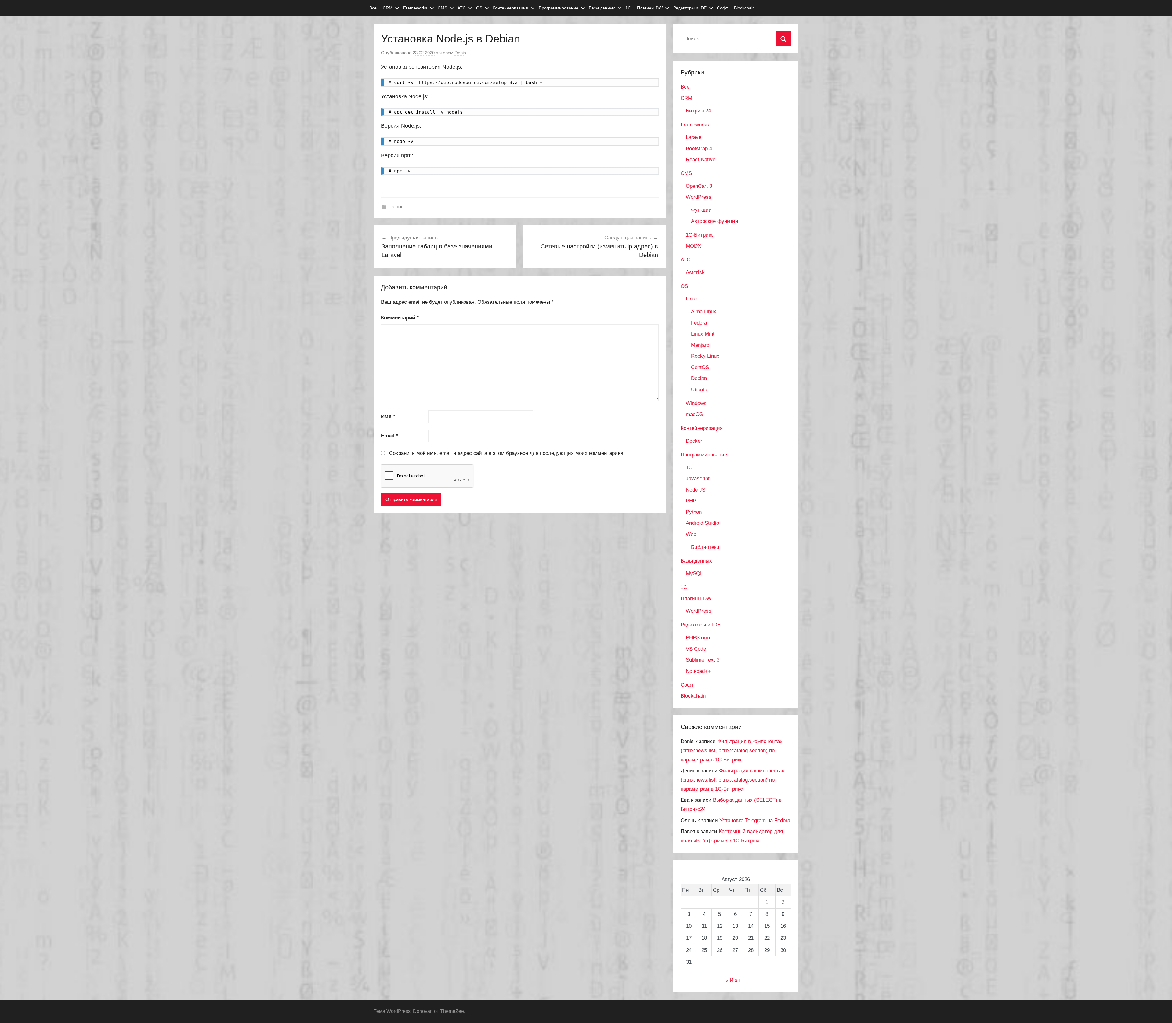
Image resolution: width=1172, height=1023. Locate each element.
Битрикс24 (698, 111)
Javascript (698, 478)
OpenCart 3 (699, 186)
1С (628, 7)
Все (373, 7)
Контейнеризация (510, 7)
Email (389, 436)
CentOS (700, 367)
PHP (691, 501)
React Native (700, 159)
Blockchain (744, 7)
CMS (442, 7)
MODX (693, 246)
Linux (692, 299)
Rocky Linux (705, 356)
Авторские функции (714, 221)
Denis (460, 52)
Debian (396, 206)
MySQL (694, 573)
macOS (694, 414)
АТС (462, 7)
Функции (701, 210)
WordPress (698, 197)
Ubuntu (699, 390)
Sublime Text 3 (702, 660)
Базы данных (602, 7)
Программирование (558, 7)
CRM (387, 7)
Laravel (694, 137)
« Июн (732, 980)
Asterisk (695, 272)
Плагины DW (650, 7)
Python (694, 512)
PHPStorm (698, 637)
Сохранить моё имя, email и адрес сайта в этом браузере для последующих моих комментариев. (507, 453)
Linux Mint (702, 334)
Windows (696, 403)
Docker (694, 441)
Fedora (699, 323)
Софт (722, 7)
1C (689, 467)
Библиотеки (705, 547)
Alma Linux (703, 311)
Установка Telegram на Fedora (754, 820)
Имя (388, 416)
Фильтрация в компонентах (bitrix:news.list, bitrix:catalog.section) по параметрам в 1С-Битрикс (732, 750)
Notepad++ (698, 671)
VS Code (696, 649)
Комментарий (400, 318)
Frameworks (415, 7)
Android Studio (702, 523)
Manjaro (700, 345)
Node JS (695, 490)
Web (691, 534)
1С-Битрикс (700, 235)
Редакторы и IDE (690, 7)
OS (479, 7)
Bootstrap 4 (699, 148)
